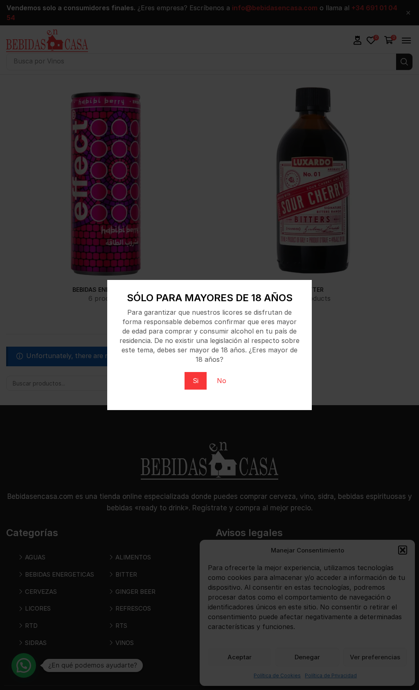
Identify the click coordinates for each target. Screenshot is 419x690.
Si (195, 381)
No (221, 381)
